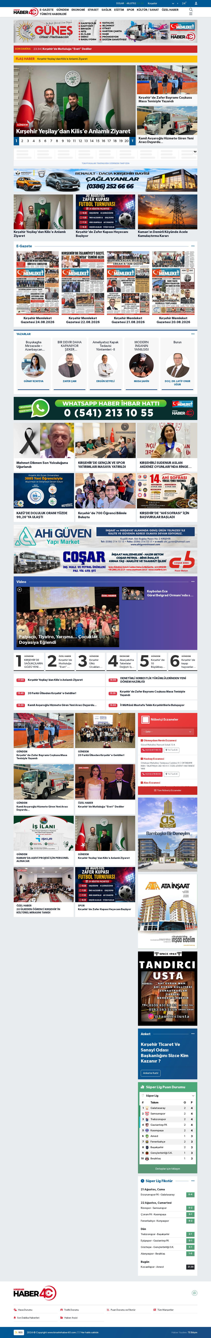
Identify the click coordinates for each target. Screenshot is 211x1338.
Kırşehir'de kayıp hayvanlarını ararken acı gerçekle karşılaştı (188, 664)
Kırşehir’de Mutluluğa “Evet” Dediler (65, 664)
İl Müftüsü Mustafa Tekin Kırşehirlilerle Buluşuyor (152, 705)
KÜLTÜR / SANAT (148, 9)
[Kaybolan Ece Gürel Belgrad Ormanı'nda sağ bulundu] (133, 593)
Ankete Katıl (150, 1073)
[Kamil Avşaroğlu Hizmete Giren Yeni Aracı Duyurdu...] (44, 782)
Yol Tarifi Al (173, 750)
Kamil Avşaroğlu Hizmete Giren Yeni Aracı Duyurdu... (62, 705)
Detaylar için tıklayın (167, 1168)
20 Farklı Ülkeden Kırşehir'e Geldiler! (52, 693)
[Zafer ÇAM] (69, 365)
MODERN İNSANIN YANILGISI (141, 346)
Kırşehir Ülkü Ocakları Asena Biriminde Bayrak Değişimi (95, 664)
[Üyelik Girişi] (194, 3)
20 (127, 141)
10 (68, 141)
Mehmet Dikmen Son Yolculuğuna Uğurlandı (42, 464)
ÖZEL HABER (170, 9)
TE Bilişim (192, 1332)
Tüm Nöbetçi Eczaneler (169, 790)
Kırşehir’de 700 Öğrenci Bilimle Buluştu (102, 515)
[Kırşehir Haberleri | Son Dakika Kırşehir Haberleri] (26, 12)
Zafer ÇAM (69, 381)
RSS (20, 1332)
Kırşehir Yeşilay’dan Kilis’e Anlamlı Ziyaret (62, 59)
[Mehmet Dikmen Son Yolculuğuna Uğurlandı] (44, 440)
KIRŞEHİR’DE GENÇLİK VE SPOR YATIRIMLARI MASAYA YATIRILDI (102, 464)
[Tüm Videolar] (193, 581)
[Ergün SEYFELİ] (105, 365)
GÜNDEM (62, 9)
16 (103, 141)
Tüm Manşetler (165, 1310)
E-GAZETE (47, 9)
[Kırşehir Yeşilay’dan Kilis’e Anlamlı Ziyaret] (105, 833)
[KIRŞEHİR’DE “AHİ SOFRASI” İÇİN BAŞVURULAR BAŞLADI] (167, 490)
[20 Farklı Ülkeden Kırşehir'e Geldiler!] (105, 730)
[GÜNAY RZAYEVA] (33, 365)
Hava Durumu (25, 1310)
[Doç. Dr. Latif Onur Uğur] (177, 365)
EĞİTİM (119, 9)
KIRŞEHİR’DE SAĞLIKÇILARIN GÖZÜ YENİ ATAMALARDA (33, 664)
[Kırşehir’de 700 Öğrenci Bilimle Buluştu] (105, 490)
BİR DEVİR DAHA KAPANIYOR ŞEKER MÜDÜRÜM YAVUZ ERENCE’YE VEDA (69, 346)
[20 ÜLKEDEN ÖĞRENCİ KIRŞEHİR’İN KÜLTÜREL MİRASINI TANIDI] (44, 884)
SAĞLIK (106, 9)
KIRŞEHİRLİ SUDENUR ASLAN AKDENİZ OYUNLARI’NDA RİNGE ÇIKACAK (164, 465)
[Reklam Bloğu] (105, 31)
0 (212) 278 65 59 (153, 774)
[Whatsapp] (194, 1293)
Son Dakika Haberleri (28, 1318)
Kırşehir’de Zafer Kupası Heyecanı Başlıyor (104, 909)
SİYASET (93, 9)
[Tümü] (193, 246)
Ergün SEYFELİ (105, 381)
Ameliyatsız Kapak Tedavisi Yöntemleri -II (105, 346)
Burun (177, 342)
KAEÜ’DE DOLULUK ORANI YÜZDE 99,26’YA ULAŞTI (41, 515)
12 (80, 141)
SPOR (130, 9)
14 (92, 141)
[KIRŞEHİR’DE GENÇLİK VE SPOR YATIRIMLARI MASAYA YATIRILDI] (105, 440)
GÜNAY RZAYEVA (33, 381)
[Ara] (191, 10)
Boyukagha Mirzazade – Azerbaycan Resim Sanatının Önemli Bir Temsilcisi (34, 346)
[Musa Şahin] (141, 365)
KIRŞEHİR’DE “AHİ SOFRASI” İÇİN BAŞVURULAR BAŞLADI (164, 515)
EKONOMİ (78, 9)
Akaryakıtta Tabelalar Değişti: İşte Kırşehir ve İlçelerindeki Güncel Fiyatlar (127, 664)
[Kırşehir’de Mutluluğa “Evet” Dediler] (105, 782)
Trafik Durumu (71, 1310)
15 (97, 141)
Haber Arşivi (70, 1318)
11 (74, 141)
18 (115, 141)
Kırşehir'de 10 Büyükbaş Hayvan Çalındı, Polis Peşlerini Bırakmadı (158, 664)
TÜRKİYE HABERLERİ (53, 14)
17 (109, 141)
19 (121, 141)
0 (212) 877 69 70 (153, 750)
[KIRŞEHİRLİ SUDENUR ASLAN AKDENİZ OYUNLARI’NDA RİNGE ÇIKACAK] (167, 440)
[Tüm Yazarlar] (193, 334)
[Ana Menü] (190, 14)
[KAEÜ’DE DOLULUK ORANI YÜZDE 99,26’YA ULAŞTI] (44, 490)
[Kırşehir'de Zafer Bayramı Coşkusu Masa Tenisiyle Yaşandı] (44, 730)
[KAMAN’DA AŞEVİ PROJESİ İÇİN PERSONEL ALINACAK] (44, 833)
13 (86, 141)
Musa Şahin (141, 381)
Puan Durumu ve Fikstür (123, 1310)
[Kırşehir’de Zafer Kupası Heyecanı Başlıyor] (105, 884)
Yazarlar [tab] (23, 334)
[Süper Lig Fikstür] (193, 1181)
